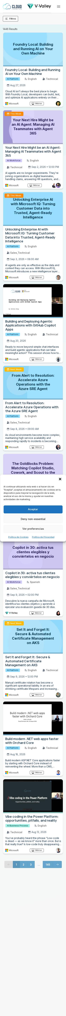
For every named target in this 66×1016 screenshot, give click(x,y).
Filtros (12, 18)
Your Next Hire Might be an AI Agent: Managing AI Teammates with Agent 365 (33, 151)
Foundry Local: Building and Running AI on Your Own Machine (32, 72)
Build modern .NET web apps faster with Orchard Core (32, 741)
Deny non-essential (33, 519)
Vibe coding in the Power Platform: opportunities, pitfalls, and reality (32, 818)
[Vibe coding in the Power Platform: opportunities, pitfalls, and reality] (33, 796)
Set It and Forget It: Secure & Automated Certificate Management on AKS (27, 661)
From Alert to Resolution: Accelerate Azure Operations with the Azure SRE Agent (31, 407)
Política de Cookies (18, 537)
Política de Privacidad (43, 537)
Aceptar (33, 509)
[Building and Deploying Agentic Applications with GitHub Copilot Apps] (33, 301)
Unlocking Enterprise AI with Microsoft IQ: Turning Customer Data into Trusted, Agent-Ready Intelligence (30, 235)
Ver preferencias (33, 528)
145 (48, 864)
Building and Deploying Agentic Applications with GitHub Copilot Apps (30, 325)
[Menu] (58, 6)
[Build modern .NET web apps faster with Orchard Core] (33, 718)
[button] (60, 479)
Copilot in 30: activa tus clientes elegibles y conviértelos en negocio (32, 575)
